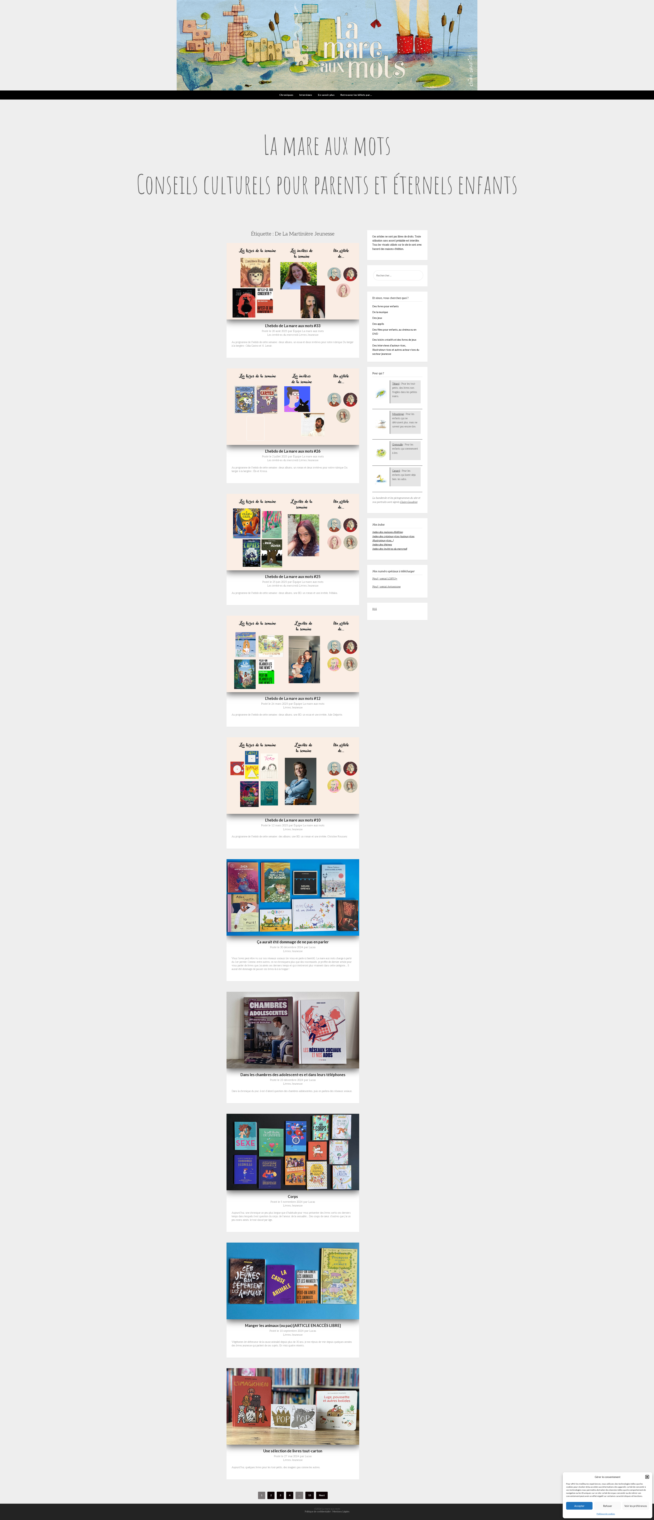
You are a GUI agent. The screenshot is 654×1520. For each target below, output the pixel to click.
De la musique (380, 312)
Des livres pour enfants (385, 306)
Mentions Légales (340, 1511)
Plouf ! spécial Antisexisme (386, 586)
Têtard (395, 383)
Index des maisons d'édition (387, 532)
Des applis (378, 323)
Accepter (579, 1505)
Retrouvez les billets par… (356, 94)
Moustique (398, 414)
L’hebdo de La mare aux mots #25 (293, 576)
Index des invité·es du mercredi (389, 548)
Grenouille (397, 444)
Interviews (305, 94)
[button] (647, 1477)
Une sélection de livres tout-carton (292, 1451)
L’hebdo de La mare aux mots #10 (293, 820)
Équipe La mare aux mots (308, 331)
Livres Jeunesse (308, 335)
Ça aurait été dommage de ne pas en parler (293, 942)
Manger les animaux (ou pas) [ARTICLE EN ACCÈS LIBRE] (293, 1325)
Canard (396, 470)
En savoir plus (326, 94)
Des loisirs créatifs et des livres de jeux (394, 339)
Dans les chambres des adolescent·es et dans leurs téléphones (292, 1074)
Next (322, 1495)
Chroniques (286, 94)
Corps (293, 1196)
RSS (374, 609)
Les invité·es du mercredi (282, 335)
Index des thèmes (382, 544)
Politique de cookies (606, 1514)
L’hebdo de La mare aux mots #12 (293, 698)
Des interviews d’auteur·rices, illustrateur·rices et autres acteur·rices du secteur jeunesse (395, 349)
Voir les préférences (635, 1505)
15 (309, 1495)
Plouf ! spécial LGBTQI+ (384, 578)
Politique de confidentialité (318, 1511)
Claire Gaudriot (408, 502)
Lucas (312, 947)
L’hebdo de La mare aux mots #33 (293, 325)
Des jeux (377, 317)
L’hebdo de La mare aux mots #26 (293, 451)
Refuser (607, 1505)
